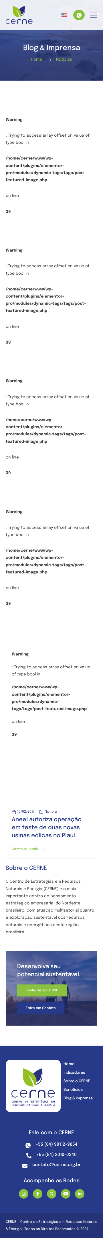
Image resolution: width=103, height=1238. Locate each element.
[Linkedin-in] (79, 1194)
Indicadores (74, 1072)
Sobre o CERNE (77, 1081)
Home (69, 1064)
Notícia (51, 812)
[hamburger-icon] (93, 16)
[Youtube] (65, 1194)
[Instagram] (23, 1194)
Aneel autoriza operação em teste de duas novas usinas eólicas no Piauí (47, 828)
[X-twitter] (51, 1194)
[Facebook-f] (37, 1194)
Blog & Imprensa (78, 1098)
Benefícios (73, 1090)
